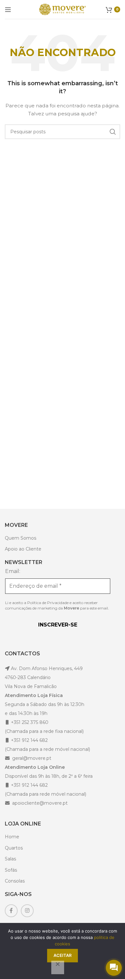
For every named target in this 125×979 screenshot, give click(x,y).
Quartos (14, 848)
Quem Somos (20, 538)
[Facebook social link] (11, 910)
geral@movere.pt (31, 758)
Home (12, 837)
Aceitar (62, 955)
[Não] (57, 967)
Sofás (11, 870)
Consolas (15, 881)
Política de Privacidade (48, 602)
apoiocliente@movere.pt (39, 803)
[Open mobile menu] (8, 9)
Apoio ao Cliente (23, 549)
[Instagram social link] (27, 910)
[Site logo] (62, 9)
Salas (10, 859)
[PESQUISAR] (112, 131)
